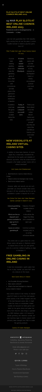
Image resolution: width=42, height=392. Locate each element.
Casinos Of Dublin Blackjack (21, 328)
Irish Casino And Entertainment (21, 169)
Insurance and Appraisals (21, 373)
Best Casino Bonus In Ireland (21, 277)
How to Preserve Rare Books (21, 369)
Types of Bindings (21, 365)
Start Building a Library (21, 376)
